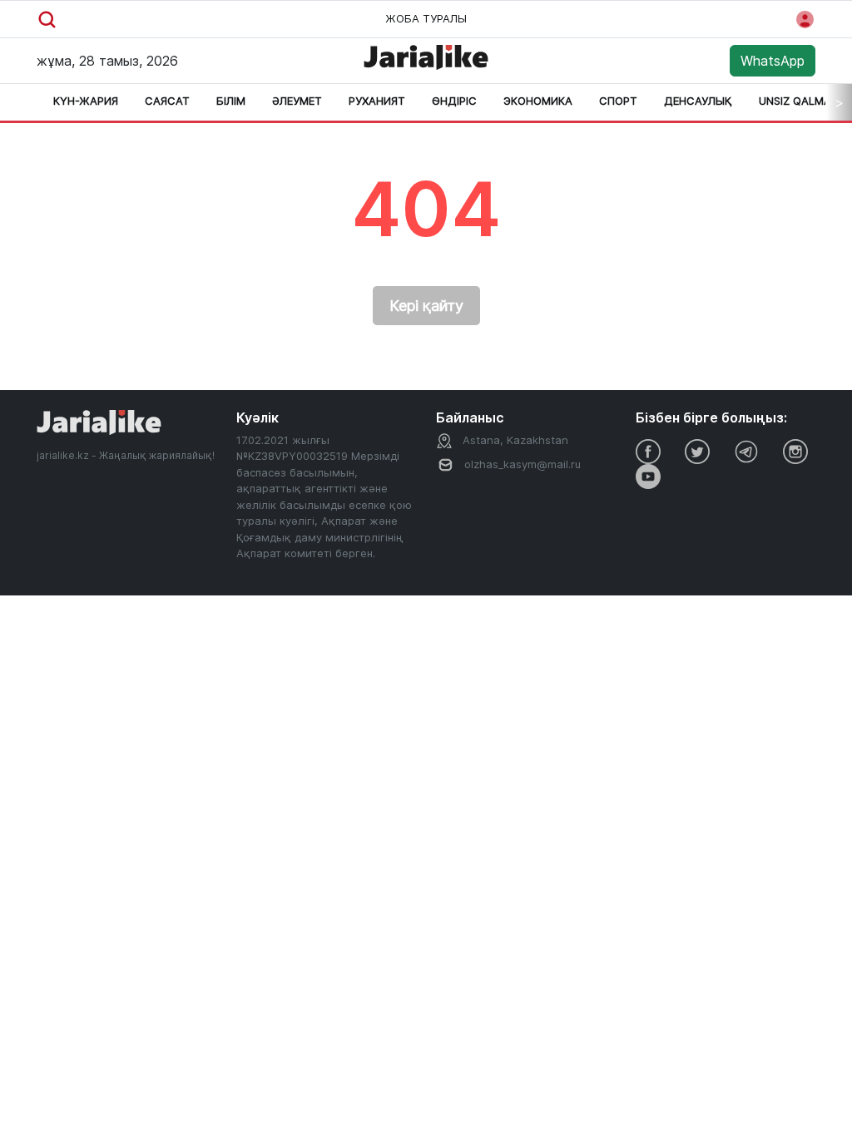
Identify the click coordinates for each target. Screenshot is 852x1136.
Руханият (377, 100)
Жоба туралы (426, 18)
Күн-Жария (85, 100)
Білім (230, 100)
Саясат (167, 100)
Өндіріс (454, 100)
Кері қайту (426, 305)
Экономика (537, 100)
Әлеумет (297, 100)
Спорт (618, 100)
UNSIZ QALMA (795, 100)
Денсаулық (698, 100)
